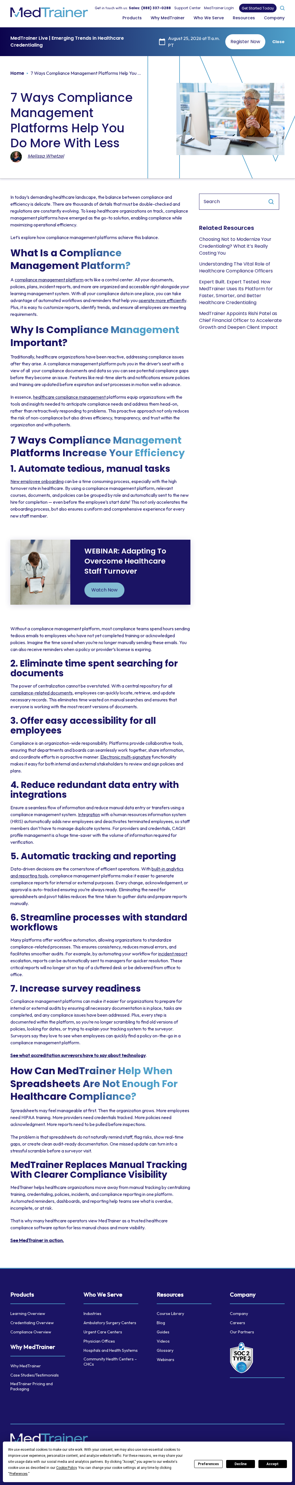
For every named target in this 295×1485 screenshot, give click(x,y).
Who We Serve (209, 18)
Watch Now (104, 590)
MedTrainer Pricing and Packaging (31, 1386)
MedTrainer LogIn (219, 7)
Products (132, 18)
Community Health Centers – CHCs (110, 1361)
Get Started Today (258, 8)
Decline (241, 1464)
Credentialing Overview (32, 1322)
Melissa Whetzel (46, 156)
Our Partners (242, 1332)
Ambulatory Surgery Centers (110, 1322)
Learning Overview (27, 1313)
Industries (92, 1313)
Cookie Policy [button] (66, 1468)
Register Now (245, 41)
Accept (272, 1464)
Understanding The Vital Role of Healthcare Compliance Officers (236, 267)
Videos (163, 1341)
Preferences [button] (19, 1474)
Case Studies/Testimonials (34, 1375)
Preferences (208, 1464)
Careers (237, 1322)
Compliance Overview (30, 1332)
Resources (244, 18)
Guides (163, 1332)
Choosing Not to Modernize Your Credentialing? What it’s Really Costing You (235, 246)
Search (271, 202)
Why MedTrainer (168, 18)
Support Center (187, 7)
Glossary (165, 1350)
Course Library (170, 1313)
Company (274, 18)
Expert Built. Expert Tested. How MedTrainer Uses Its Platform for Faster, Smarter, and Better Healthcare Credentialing (236, 292)
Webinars (165, 1359)
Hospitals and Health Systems (111, 1350)
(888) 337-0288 (156, 7)
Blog (161, 1322)
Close (278, 42)
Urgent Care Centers (103, 1332)
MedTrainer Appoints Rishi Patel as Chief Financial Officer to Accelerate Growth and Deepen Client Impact (240, 320)
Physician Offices (99, 1341)
